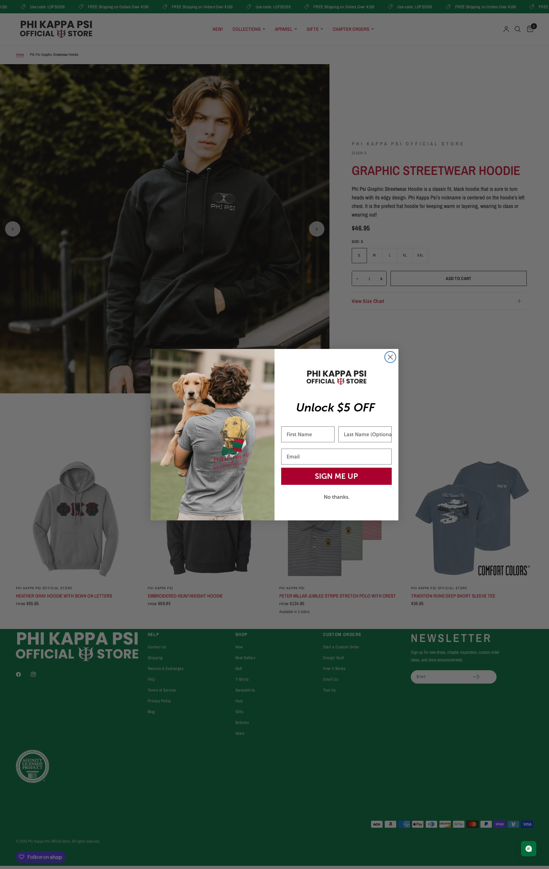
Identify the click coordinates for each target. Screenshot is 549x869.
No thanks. (336, 497)
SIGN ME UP (336, 476)
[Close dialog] (390, 357)
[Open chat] (528, 848)
